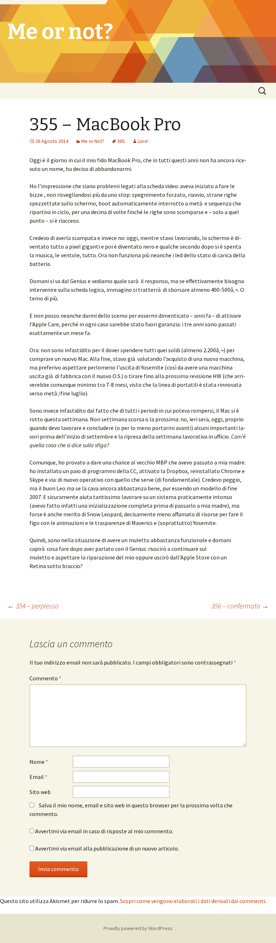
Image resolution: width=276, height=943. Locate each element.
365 (121, 141)
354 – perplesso (33, 605)
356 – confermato (240, 605)
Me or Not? (92, 141)
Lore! (143, 141)
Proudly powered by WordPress (138, 928)
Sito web (40, 791)
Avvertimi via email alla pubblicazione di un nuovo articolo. (107, 848)
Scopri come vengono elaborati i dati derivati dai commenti (192, 901)
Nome (38, 761)
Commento (45, 678)
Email (38, 776)
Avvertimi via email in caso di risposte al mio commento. (104, 831)
